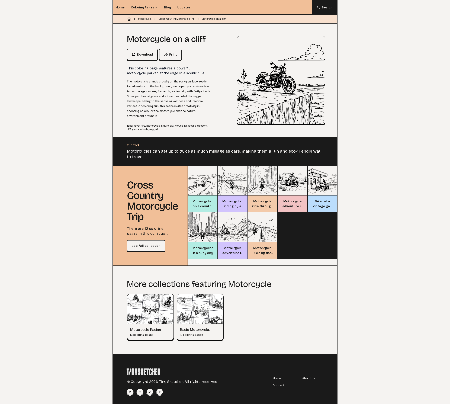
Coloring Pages (142, 7)
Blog (167, 7)
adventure (139, 125)
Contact (278, 385)
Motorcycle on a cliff (214, 18)
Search (327, 7)
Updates (184, 7)
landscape (190, 125)
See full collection (146, 246)
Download (145, 54)
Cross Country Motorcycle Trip (177, 18)
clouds (179, 125)
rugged (153, 129)
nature (165, 125)
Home (120, 7)
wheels (144, 129)
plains (135, 129)
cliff (129, 129)
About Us (308, 378)
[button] (281, 80)
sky (172, 125)
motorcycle (153, 125)
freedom (202, 125)
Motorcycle (145, 18)
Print (173, 54)
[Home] (129, 19)
